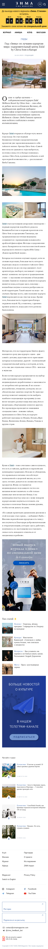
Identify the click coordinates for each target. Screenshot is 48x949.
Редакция (29, 55)
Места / (17, 665)
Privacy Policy (29, 875)
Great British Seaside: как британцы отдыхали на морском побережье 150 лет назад (31, 808)
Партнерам (28, 853)
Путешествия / (22, 764)
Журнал (5, 861)
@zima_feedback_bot (14, 930)
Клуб (4, 853)
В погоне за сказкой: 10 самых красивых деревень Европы (30, 766)
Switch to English (9, 879)
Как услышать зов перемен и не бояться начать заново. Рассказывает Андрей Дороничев (28, 653)
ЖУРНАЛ (7, 32)
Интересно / (19, 651)
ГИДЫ (24, 39)
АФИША (18, 32)
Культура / (18, 638)
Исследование (30, 861)
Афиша (5, 866)
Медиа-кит (6, 875)
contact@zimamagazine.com (16, 928)
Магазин (5, 857)
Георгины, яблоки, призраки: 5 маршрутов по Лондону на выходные (28, 626)
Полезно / (18, 624)
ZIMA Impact (29, 866)
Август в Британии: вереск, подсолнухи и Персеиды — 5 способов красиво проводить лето (31, 787)
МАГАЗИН (41, 32)
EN (40, 4)
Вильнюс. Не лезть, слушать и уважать (28, 827)
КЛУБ (29, 32)
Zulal (11, 133)
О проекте (28, 857)
